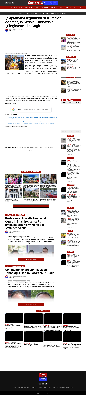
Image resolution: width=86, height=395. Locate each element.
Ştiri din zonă (43, 11)
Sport (66, 7)
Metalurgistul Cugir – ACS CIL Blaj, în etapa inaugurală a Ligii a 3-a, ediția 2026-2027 (27, 121)
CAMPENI (33, 387)
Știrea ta (72, 7)
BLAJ (28, 387)
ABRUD (14, 387)
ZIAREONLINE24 (69, 387)
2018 (20, 147)
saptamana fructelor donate (33, 147)
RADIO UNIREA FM (61, 387)
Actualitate (19, 7)
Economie (45, 7)
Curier (70, 131)
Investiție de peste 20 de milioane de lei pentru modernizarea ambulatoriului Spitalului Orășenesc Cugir (31, 123)
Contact (21, 13)
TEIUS (49, 387)
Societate (59, 7)
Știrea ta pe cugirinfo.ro (33, 13)
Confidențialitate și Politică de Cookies (54, 13)
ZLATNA (53, 387)
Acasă (13, 7)
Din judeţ (38, 7)
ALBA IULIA (23, 387)
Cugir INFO (12, 30)
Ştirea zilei (64, 131)
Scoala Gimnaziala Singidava (47, 147)
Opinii (70, 102)
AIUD (19, 387)
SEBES (45, 387)
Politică (52, 7)
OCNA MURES (39, 387)
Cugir (23, 147)
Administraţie (29, 7)
